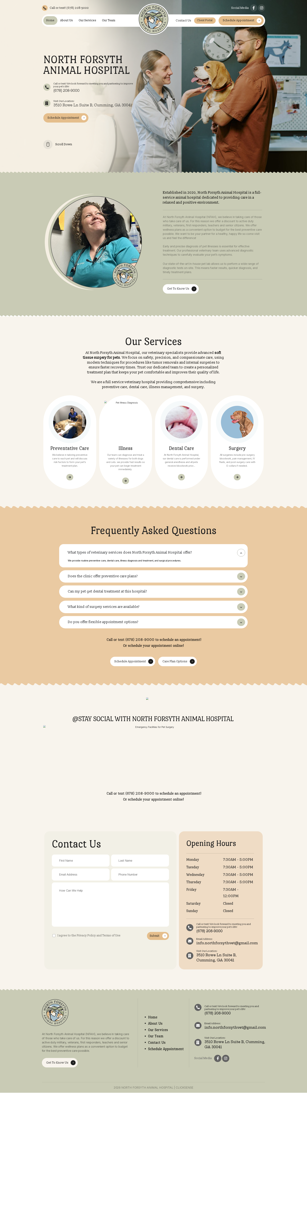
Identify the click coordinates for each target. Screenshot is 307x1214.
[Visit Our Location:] (47, 103)
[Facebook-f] (253, 8)
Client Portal (205, 20)
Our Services (87, 20)
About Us (66, 20)
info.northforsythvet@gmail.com (227, 943)
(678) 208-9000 (66, 90)
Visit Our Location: (63, 101)
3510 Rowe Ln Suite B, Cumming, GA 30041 (92, 105)
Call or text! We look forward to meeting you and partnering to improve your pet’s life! (93, 85)
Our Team (108, 20)
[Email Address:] (189, 941)
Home (50, 20)
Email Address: (204, 939)
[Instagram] (261, 8)
